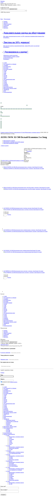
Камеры (8, 424)
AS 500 (5, 70)
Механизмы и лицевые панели (32, 132)
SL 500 (5, 80)
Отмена (2, 372)
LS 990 (5, 62)
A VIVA (11, 443)
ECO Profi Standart (7, 69)
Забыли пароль (13, 382)
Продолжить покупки (15, 352)
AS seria (23, 132)
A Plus (10, 441)
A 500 (4, 71)
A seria (7, 435)
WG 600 (8, 430)
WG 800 (8, 431)
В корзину (29, 151)
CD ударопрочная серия (9, 79)
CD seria (8, 454)
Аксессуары (9, 425)
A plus (4, 73)
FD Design (5, 85)
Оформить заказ (4, 359)
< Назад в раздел (5, 145)
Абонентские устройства (12, 421)
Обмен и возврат (7, 24)
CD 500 (5, 75)
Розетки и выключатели (15, 132)
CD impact (8, 450)
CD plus (5, 76)
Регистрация (7, 19)
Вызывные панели (10, 420)
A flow (4, 78)
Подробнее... (6, 37)
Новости (5, 26)
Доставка (5, 22)
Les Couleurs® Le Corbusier (9, 64)
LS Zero (5, 83)
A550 (4, 74)
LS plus (5, 82)
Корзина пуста (3, 2)
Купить (9, 214)
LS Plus (11, 477)
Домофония (6, 89)
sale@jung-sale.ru (5, 344)
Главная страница (5, 132)
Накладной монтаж (8, 87)
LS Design (11, 476)
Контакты (5, 27)
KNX (4, 90)
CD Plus (11, 458)
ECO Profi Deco (7, 66)
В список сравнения (5, 352)
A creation (5, 65)
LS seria (8, 471)
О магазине (6, 25)
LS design (5, 84)
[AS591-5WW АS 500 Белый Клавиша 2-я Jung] (12, 160)
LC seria (8, 467)
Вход (2, 19)
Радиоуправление (7, 92)
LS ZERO (11, 478)
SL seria (8, 481)
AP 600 (8, 429)
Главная (5, 21)
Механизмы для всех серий (9, 88)
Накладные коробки (10, 143)
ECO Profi (5, 68)
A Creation (11, 439)
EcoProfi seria (9, 461)
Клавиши (8, 422)
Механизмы (9, 140)
